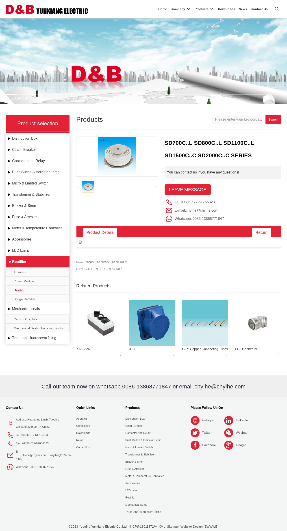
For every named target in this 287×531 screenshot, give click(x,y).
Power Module (24, 281)
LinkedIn (242, 420)
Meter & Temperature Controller (37, 228)
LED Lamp (20, 250)
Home (36, 98)
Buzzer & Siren (24, 206)
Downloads (83, 433)
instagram (209, 420)
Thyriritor (20, 272)
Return (261, 232)
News (79, 440)
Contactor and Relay (28, 161)
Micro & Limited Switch (30, 183)
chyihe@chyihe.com (202, 210)
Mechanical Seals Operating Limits (38, 328)
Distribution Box (24, 138)
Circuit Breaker (24, 150)
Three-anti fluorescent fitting (34, 338)
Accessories (22, 239)
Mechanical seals (26, 309)
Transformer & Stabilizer (31, 194)
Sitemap (173, 526)
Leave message (187, 189)
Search (273, 119)
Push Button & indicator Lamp (35, 172)
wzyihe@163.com (61, 455)
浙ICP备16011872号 (142, 526)
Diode (105, 98)
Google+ (242, 445)
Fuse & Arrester (24, 217)
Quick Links (85, 408)
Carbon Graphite (25, 319)
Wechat (241, 432)
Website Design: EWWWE (198, 526)
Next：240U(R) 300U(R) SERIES (99, 269)
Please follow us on (207, 408)
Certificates (83, 425)
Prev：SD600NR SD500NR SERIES (101, 262)
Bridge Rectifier (24, 299)
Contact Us (14, 408)
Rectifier (84, 98)
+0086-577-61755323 (197, 202)
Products (58, 98)
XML (162, 526)
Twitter (207, 432)
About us (81, 418)
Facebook (209, 445)
